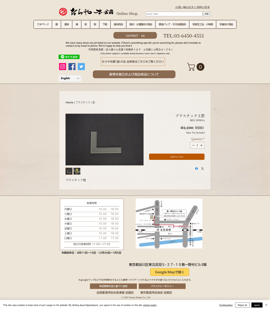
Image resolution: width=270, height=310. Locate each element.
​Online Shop (127, 13)
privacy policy (150, 305)
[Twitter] (81, 66)
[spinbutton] (197, 145)
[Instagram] (62, 66)
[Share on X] (202, 168)
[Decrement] (193, 145)
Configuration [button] (226, 305)
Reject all (242, 305)
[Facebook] (71, 66)
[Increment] (201, 145)
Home (69, 102)
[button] (196, 67)
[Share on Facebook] (196, 168)
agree (257, 305)
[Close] (266, 305)
